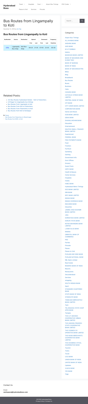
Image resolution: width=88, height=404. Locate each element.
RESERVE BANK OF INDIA (74, 266)
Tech (66, 305)
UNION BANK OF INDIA (73, 359)
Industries (68, 207)
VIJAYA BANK (70, 368)
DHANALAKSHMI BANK (73, 120)
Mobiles (67, 231)
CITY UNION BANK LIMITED (74, 106)
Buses (7, 115)
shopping (68, 280)
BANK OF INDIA (70, 66)
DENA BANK (69, 117)
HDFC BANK (69, 169)
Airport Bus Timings (52, 4)
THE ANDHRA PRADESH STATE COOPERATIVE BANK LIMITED (73, 325)
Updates (68, 365)
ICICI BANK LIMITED (72, 189)
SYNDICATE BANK (71, 297)
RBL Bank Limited (71, 260)
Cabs (67, 89)
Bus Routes (69, 80)
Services (33, 9)
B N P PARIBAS (70, 49)
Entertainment (70, 126)
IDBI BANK (68, 192)
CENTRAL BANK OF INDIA (74, 100)
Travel (21, 4)
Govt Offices (69, 160)
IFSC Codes (65, 4)
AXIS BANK (69, 46)
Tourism (68, 348)
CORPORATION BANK (72, 109)
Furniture (68, 149)
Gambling (68, 152)
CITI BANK (68, 103)
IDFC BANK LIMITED (72, 195)
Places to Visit (23, 9)
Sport (67, 286)
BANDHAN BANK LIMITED (74, 55)
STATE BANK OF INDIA (73, 294)
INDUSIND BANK (71, 204)
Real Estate (69, 263)
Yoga (66, 374)
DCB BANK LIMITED (72, 115)
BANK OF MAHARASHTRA (74, 69)
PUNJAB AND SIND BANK (74, 254)
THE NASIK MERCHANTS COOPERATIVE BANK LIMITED (73, 338)
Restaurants (69, 271)
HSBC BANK (69, 184)
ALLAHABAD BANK (72, 40)
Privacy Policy (40, 401)
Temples (68, 313)
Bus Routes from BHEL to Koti (14, 119)
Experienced (69, 134)
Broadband (69, 77)
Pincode (42, 9)
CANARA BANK (70, 92)
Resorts (67, 269)
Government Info (71, 157)
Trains (67, 351)
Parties (67, 242)
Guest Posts (69, 166)
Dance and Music (71, 112)
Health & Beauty (70, 172)
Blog (66, 74)
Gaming (67, 154)
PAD (66, 240)
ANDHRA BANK (70, 43)
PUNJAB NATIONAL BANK (74, 257)
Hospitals (31, 4)
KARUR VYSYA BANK (72, 221)
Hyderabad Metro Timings (74, 186)
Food (38, 4)
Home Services (70, 175)
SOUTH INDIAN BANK (72, 283)
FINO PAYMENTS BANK (73, 140)
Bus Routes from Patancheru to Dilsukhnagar (18, 117)
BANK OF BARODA (71, 63)
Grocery (67, 163)
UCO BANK (69, 356)
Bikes (67, 72)
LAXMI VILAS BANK (72, 229)
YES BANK (68, 371)
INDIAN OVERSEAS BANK (74, 201)
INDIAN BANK (70, 198)
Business (68, 86)
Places (67, 248)
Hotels (67, 181)
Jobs (66, 215)
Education (68, 123)
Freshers (68, 146)
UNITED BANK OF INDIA (73, 362)
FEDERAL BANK (70, 137)
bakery (67, 52)
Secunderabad (70, 274)
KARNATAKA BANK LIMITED (74, 218)
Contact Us (48, 401)
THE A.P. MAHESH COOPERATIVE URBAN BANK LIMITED (73, 318)
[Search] (82, 21)
